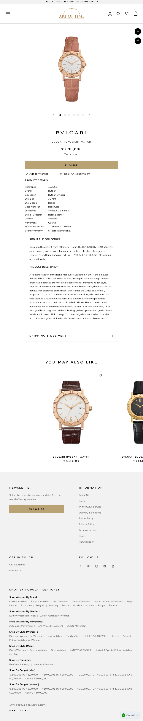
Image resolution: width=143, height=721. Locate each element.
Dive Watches (58, 650)
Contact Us (15, 570)
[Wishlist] (127, 14)
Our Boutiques (17, 564)
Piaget (101, 605)
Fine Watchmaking (19, 664)
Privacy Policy (86, 524)
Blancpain (26, 605)
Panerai (113, 605)
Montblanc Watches (83, 605)
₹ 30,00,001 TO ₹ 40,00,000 (93, 674)
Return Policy (86, 518)
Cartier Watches (18, 601)
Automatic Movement (21, 626)
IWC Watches (60, 601)
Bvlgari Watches (40, 601)
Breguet (40, 605)
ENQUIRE (71, 165)
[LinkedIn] (113, 566)
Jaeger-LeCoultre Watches (108, 601)
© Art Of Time (18, 710)
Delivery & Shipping (90, 512)
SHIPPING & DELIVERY (48, 335)
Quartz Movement (76, 626)
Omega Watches (81, 601)
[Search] (118, 14)
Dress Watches (54, 636)
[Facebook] (80, 566)
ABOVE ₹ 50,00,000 (36, 678)
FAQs (82, 501)
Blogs (82, 536)
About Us (84, 495)
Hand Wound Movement (49, 626)
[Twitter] (88, 566)
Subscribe (37, 509)
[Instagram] (96, 566)
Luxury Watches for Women (54, 615)
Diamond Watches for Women (25, 636)
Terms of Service (88, 530)
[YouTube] (105, 566)
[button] (36, 174)
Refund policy (86, 542)
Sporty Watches (74, 636)
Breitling (53, 605)
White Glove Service (90, 506)
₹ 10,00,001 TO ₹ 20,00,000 (57, 674)
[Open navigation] (8, 13)
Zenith (65, 605)
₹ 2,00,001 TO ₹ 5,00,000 (23, 674)
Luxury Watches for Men (22, 615)
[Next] (89, 115)
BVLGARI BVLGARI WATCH (71, 457)
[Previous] (53, 115)
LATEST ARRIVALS (97, 636)
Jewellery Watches (43, 664)
